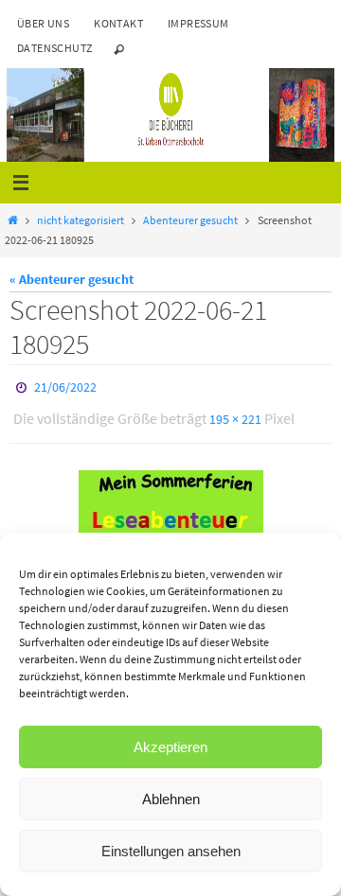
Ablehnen (171, 799)
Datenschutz (54, 48)
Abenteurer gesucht (190, 220)
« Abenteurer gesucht (71, 279)
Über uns (43, 23)
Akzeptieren (170, 747)
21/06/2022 (65, 386)
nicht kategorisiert (80, 220)
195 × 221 (235, 414)
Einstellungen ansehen (171, 851)
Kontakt (118, 23)
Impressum (198, 23)
